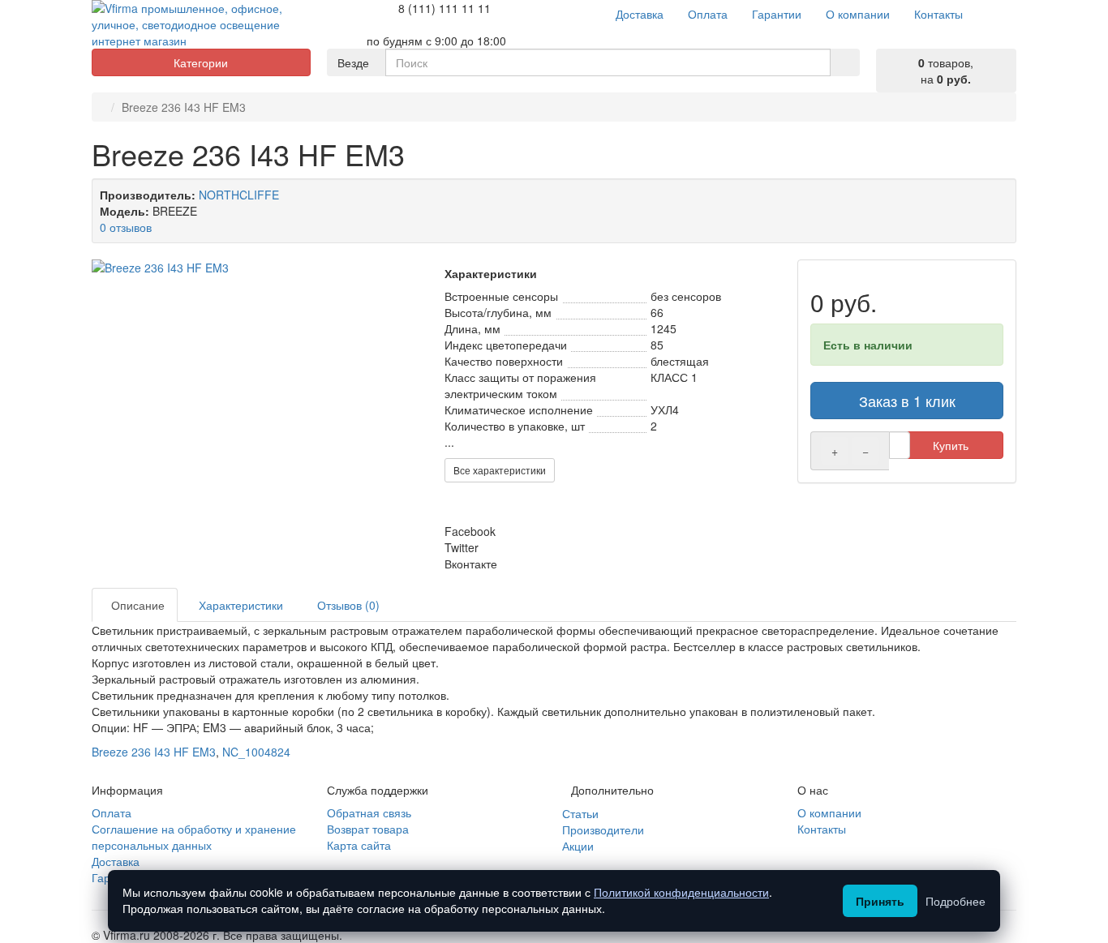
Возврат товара (368, 829)
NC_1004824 (256, 752)
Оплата (111, 812)
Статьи (580, 813)
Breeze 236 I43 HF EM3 (154, 752)
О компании (829, 812)
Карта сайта (359, 845)
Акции (578, 846)
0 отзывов (126, 227)
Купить (950, 445)
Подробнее (955, 901)
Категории (201, 62)
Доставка (116, 861)
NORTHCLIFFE (239, 194)
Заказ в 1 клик (907, 400)
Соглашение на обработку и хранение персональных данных (194, 837)
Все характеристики (499, 470)
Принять (880, 901)
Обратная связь (369, 812)
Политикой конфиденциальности (681, 892)
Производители (603, 829)
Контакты (821, 829)
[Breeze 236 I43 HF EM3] (260, 267)
